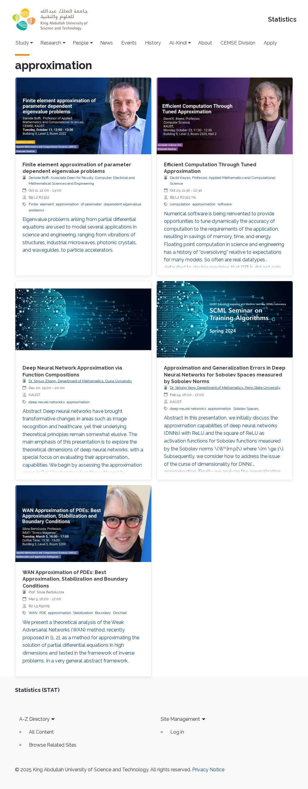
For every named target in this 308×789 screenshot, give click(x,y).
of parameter (91, 204)
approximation (67, 204)
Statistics (282, 19)
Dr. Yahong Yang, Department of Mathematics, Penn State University (225, 387)
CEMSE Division (237, 43)
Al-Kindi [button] (178, 43)
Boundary (103, 613)
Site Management (180, 719)
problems (36, 210)
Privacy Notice (208, 769)
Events (129, 43)
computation (180, 204)
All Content (41, 732)
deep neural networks (47, 402)
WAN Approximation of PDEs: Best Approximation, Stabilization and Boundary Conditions (75, 579)
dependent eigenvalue (122, 204)
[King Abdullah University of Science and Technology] (49, 19)
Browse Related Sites (52, 745)
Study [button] (22, 43)
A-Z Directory (34, 719)
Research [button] (50, 43)
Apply (270, 43)
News (106, 43)
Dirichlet (120, 613)
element (47, 204)
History (153, 43)
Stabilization (83, 613)
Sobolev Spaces (245, 409)
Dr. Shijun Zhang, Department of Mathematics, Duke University (80, 381)
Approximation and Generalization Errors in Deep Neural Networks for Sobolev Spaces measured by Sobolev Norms (224, 374)
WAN (33, 613)
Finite (33, 204)
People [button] (80, 43)
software (224, 204)
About (205, 43)
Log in (177, 732)
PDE (42, 613)
